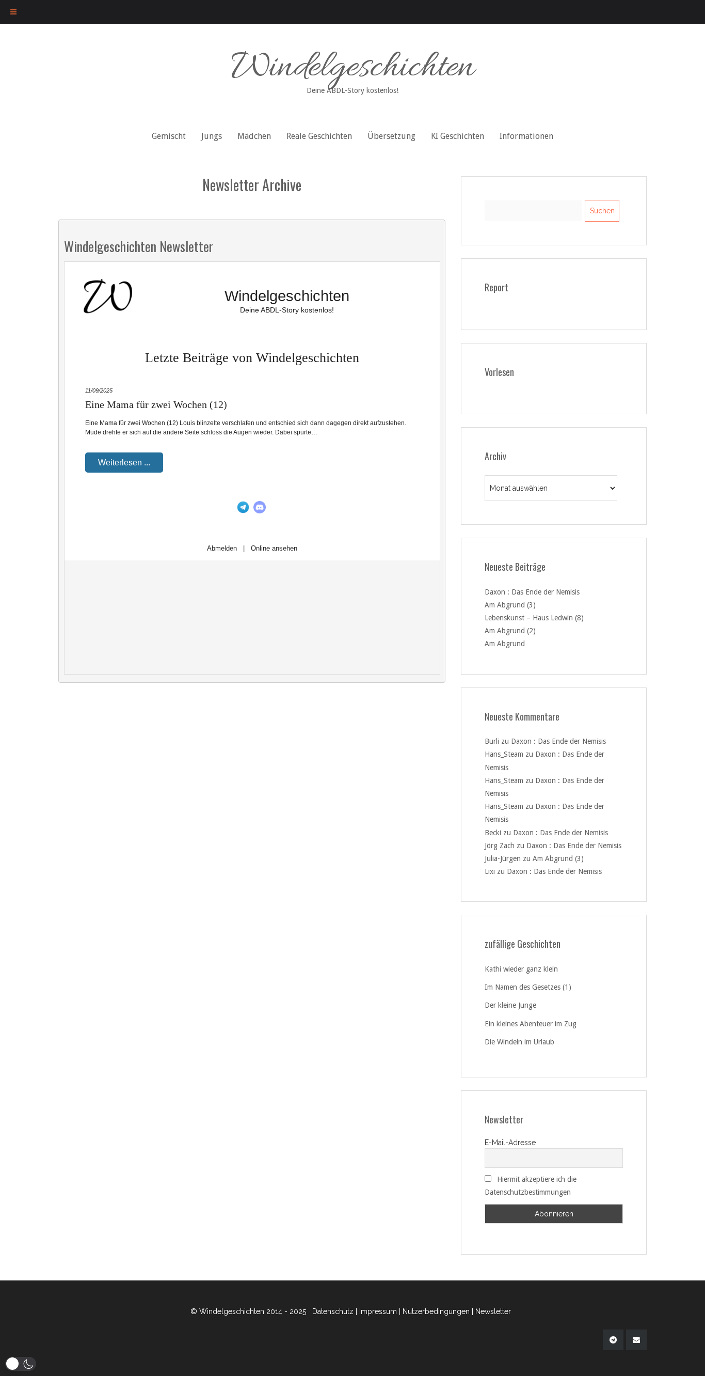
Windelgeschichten (352, 69)
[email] (636, 1340)
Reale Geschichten (319, 136)
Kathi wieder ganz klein (521, 969)
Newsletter (493, 1311)
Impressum (378, 1311)
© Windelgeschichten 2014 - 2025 (248, 1311)
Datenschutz (333, 1311)
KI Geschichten (457, 136)
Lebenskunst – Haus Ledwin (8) (534, 618)
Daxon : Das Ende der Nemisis (532, 592)
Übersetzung (391, 136)
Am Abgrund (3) (510, 605)
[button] (20, 1364)
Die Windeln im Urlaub (519, 1042)
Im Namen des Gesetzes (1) (528, 987)
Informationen (526, 136)
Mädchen (254, 136)
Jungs (211, 136)
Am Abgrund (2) (510, 631)
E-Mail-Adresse (510, 1142)
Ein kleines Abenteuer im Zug (530, 1024)
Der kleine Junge (510, 1005)
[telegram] (613, 1340)
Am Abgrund (505, 643)
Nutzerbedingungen (436, 1311)
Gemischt (169, 136)
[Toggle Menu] (13, 12)
